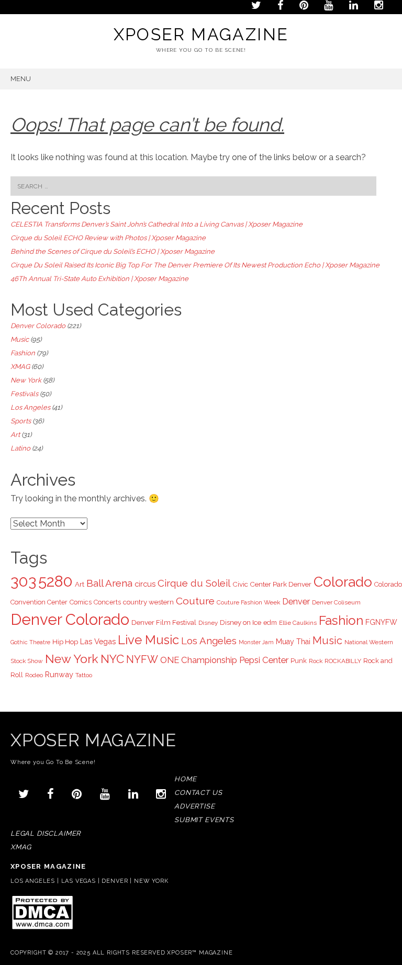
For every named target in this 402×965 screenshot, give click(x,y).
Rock (315, 661)
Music (19, 339)
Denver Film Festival (163, 622)
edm (270, 622)
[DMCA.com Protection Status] (42, 928)
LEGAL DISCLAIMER (45, 833)
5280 (55, 581)
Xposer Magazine (201, 34)
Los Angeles (30, 407)
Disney (208, 622)
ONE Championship (198, 660)
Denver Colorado (37, 326)
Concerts (107, 602)
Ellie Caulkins (298, 622)
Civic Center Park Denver (271, 584)
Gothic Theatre (30, 642)
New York (25, 380)
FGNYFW (381, 622)
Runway (59, 674)
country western (148, 602)
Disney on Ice (240, 622)
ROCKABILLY (343, 661)
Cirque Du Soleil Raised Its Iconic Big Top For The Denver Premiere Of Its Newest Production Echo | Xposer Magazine (194, 265)
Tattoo (83, 675)
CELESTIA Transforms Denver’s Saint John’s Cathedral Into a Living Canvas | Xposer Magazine (156, 224)
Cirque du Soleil (194, 583)
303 (23, 581)
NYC (112, 659)
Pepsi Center (263, 660)
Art (15, 435)
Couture (195, 601)
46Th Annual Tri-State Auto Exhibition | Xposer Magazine (99, 279)
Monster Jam (256, 642)
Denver (296, 602)
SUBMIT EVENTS (204, 820)
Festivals (24, 394)
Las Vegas (98, 641)
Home (185, 779)
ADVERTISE (194, 806)
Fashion (22, 353)
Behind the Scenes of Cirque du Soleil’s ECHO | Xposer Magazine (112, 251)
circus (145, 583)
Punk (299, 661)
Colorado (343, 582)
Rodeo (34, 675)
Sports (20, 421)
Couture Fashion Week (248, 602)
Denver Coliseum (336, 602)
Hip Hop (65, 641)
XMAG (20, 367)
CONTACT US (198, 792)
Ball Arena (109, 583)
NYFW (142, 659)
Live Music (148, 640)
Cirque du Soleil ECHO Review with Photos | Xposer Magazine (108, 238)
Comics (81, 602)
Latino (20, 448)
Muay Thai (293, 641)
